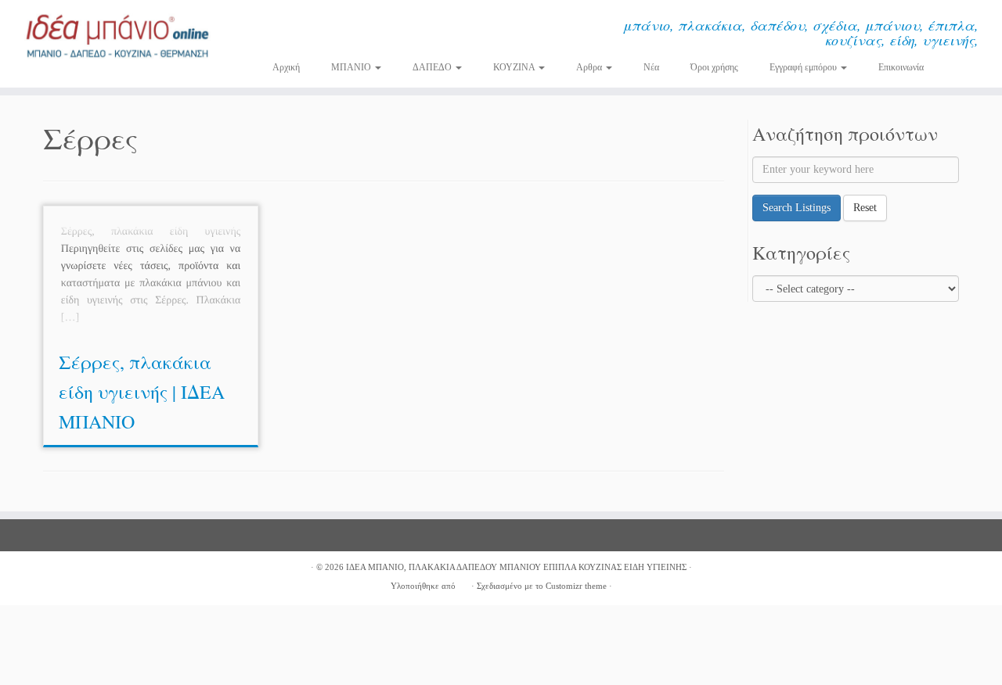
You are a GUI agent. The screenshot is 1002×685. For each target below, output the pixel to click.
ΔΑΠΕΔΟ (433, 67)
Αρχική (286, 67)
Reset (865, 207)
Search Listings (796, 207)
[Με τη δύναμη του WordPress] (463, 583)
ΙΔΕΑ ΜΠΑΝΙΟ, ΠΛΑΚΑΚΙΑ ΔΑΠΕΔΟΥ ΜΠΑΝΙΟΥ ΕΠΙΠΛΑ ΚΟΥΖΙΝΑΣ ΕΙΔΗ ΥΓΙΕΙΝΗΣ (516, 567)
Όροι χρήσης (714, 67)
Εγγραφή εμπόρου (804, 67)
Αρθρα (590, 67)
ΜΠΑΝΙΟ (352, 67)
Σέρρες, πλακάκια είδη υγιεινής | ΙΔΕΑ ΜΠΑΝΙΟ (142, 392)
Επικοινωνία (901, 67)
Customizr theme (576, 585)
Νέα (651, 67)
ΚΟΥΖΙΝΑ (515, 67)
